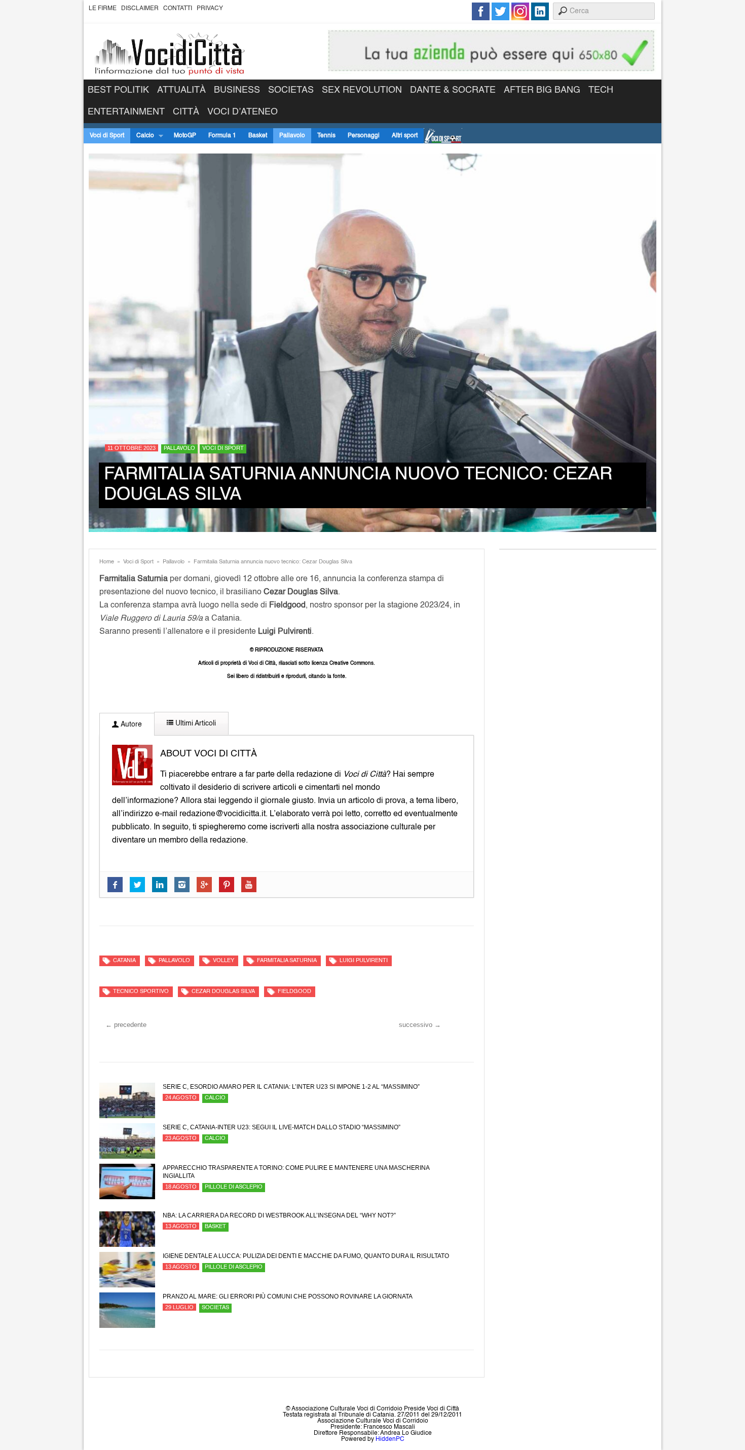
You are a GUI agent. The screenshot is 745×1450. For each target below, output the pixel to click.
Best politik (118, 90)
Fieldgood (294, 992)
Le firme (103, 9)
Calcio (142, 136)
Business (237, 90)
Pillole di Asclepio (234, 1187)
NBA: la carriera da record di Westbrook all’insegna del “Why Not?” (279, 1215)
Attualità (181, 90)
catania (124, 961)
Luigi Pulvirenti (364, 961)
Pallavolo (292, 136)
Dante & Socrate (453, 90)
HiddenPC (390, 1439)
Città (186, 112)
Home (106, 562)
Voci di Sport (107, 136)
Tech (600, 90)
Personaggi (364, 136)
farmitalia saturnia (287, 961)
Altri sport (405, 136)
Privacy (210, 9)
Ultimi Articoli (194, 723)
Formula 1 (222, 136)
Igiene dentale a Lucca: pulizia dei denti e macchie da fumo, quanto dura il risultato (306, 1256)
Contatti (177, 9)
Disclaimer (140, 9)
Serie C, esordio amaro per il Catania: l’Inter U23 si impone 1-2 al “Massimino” (291, 1086)
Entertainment (126, 112)
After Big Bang (542, 90)
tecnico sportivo (141, 992)
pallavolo (174, 961)
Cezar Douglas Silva (223, 992)
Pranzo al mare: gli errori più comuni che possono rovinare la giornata (288, 1296)
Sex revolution (362, 90)
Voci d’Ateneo (242, 112)
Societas (291, 90)
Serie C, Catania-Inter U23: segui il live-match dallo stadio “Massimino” (281, 1127)
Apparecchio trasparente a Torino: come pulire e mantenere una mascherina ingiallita (296, 1171)
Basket (257, 136)
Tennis (326, 136)
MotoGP (185, 136)
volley (223, 961)
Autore (130, 724)
